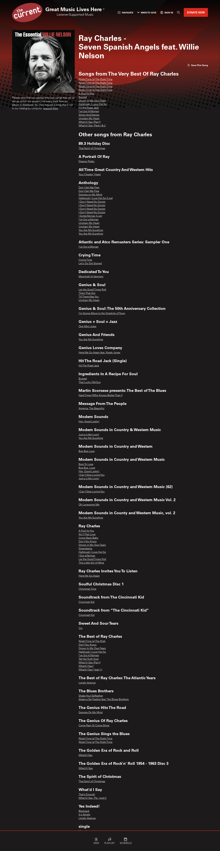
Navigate (127, 12)
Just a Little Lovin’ (89, 434)
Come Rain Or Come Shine (94, 725)
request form (50, 108)
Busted (83, 97)
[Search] (178, 12)
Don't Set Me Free (89, 187)
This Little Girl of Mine (91, 563)
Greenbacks (85, 548)
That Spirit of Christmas (92, 148)
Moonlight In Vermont (91, 276)
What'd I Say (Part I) (89, 122)
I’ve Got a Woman (89, 219)
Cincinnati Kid (86, 602)
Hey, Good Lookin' (89, 471)
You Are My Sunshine (91, 230)
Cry (80, 628)
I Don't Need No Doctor (92, 202)
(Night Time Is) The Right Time (95, 79)
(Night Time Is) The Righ (92, 641)
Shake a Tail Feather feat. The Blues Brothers (104, 699)
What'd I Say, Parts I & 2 (92, 125)
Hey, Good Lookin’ (89, 421)
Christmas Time (87, 589)
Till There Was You (89, 297)
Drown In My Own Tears (92, 648)
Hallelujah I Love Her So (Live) (96, 198)
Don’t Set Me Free (89, 191)
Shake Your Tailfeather (91, 696)
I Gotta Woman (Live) (90, 216)
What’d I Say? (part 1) (90, 670)
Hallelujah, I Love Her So (93, 104)
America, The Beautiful (91, 408)
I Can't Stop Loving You (92, 475)
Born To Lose (86, 464)
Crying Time (85, 260)
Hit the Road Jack (89, 108)
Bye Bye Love (87, 451)
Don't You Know (88, 541)
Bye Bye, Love (87, 468)
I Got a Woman (87, 556)
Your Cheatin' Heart (90, 174)
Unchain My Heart (89, 118)
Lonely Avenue (87, 683)
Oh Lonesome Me (89, 505)
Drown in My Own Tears (92, 101)
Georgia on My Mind (90, 195)
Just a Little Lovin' (89, 478)
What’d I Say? (86, 666)
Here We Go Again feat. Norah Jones (99, 352)
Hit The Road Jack (89, 366)
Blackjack (84, 811)
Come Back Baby (88, 538)
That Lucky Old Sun (90, 382)
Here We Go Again (89, 576)
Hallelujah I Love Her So (92, 552)
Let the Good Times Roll (92, 290)
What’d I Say (85, 755)
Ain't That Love (87, 534)
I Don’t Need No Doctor (92, 205)
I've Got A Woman (89, 111)
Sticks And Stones (89, 115)
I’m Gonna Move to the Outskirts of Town (102, 313)
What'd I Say (86, 768)
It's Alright (84, 815)
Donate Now (196, 12)
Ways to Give (148, 12)
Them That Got (87, 293)
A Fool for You (86, 94)
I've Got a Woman (89, 247)
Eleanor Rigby (87, 161)
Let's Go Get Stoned (90, 263)
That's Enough (87, 794)
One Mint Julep (87, 326)
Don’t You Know (87, 645)
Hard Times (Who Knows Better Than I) (100, 395)
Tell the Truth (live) (89, 659)
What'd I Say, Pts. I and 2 (92, 798)
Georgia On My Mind (91, 712)
